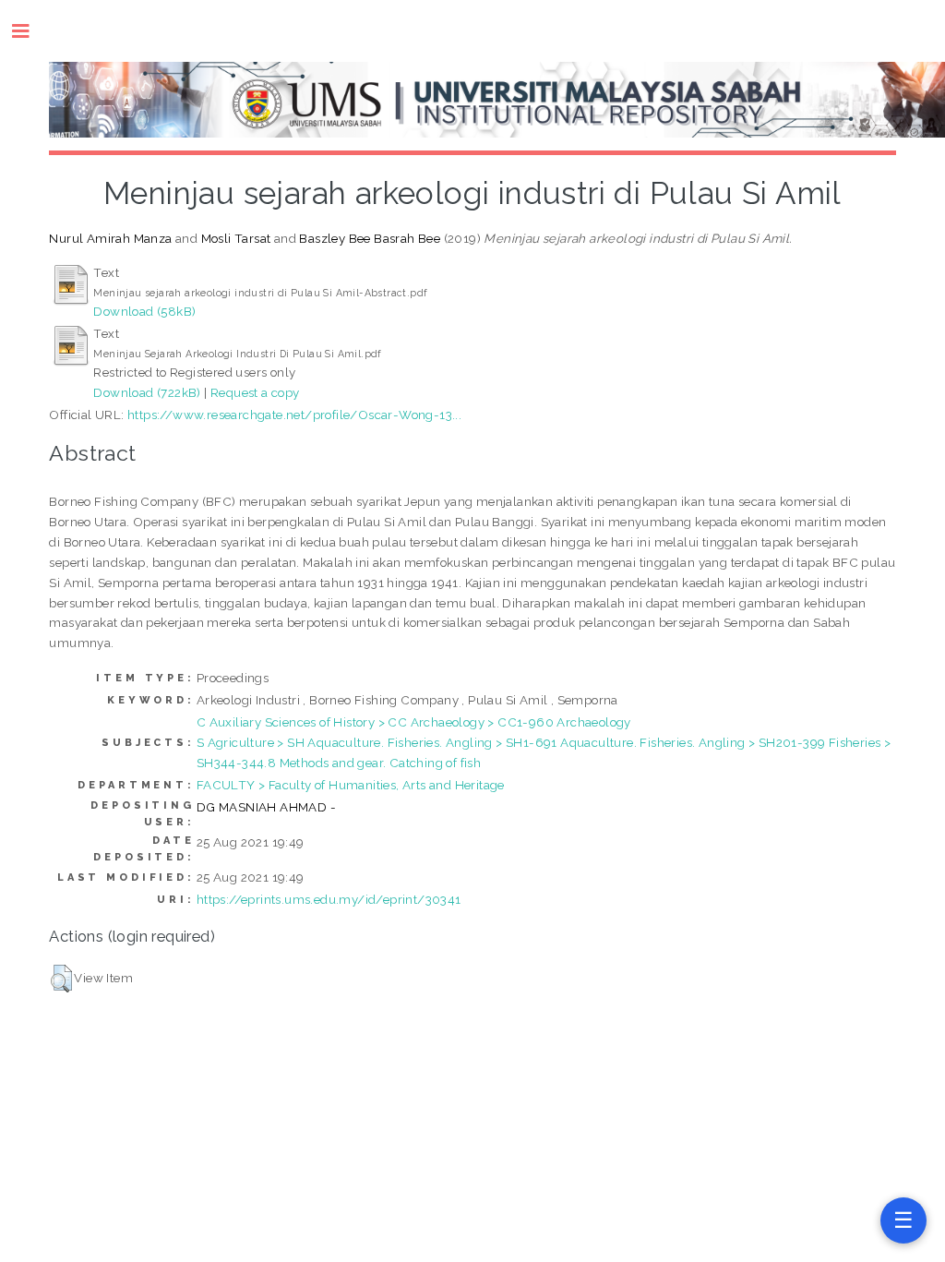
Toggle (30, 31)
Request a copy (255, 392)
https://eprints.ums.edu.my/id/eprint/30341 (329, 899)
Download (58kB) (144, 311)
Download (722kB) (146, 392)
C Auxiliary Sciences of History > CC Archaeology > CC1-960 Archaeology (414, 722)
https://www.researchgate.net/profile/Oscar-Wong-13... (294, 414)
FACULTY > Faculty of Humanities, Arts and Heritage (351, 784)
